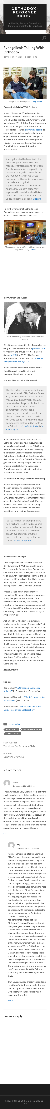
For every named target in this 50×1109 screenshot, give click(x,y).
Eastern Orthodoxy (32, 729)
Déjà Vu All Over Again (13, 755)
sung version (37, 101)
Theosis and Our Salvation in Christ (19, 744)
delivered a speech (33, 129)
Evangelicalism (14, 724)
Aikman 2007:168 (22, 540)
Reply (6, 833)
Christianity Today (30, 426)
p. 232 (14, 355)
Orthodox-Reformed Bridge (25, 12)
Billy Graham (12, 729)
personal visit (38, 348)
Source (37, 199)
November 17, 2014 (12, 57)
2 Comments (31, 57)
